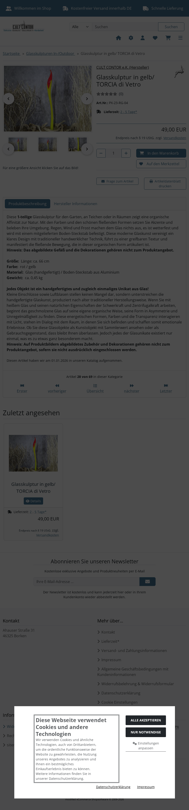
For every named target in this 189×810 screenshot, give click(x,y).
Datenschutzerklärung (113, 787)
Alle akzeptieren (146, 720)
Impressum (146, 787)
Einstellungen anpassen (148, 745)
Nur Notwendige (146, 732)
